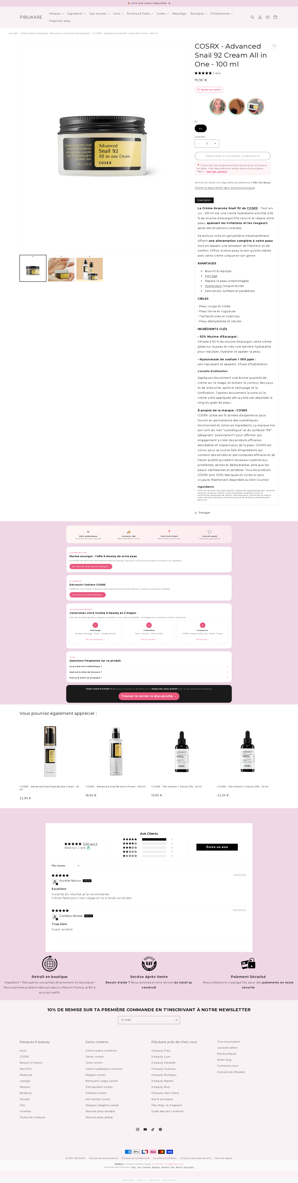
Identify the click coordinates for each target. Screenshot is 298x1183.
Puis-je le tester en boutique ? (85, 678)
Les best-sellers (227, 1047)
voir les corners (216, 171)
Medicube (26, 1075)
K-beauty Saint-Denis (165, 1093)
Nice (173, 1167)
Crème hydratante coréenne (104, 1068)
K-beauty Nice (160, 1087)
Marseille (165, 1167)
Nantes (179, 1167)
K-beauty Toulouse (163, 1068)
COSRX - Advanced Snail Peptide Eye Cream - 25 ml (49, 788)
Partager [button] (204, 512)
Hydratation (213, 286)
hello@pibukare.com (174, 1164)
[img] (60, 875)
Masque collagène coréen (102, 1105)
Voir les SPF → (202, 639)
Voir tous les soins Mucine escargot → (91, 566)
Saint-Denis (188, 1167)
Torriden (25, 1099)
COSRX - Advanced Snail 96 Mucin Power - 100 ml (116, 786)
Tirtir (23, 1105)
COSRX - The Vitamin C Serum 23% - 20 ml (242, 786)
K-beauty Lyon (161, 1056)
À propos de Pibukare (231, 1072)
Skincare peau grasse (99, 1117)
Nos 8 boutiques (162, 1099)
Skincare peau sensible (100, 1111)
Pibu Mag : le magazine (166, 1105)
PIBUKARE (79, 1158)
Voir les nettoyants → (95, 639)
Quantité (200, 136)
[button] (56, 13)
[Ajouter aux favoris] (274, 46)
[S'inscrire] (176, 1020)
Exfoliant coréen (96, 1093)
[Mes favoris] (267, 17)
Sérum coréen (95, 1056)
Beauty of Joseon (31, 1062)
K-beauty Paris (160, 1050)
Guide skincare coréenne (167, 1111)
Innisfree (25, 1111)
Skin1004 (26, 1068)
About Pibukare (128, 1180)
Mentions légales (223, 1158)
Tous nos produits (228, 1041)
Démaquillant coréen (99, 1087)
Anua (23, 1050)
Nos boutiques (226, 1053)
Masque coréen (96, 1075)
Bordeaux (156, 1167)
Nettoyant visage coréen (102, 1081)
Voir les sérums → (149, 639)
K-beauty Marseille (163, 1062)
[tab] (204, 200)
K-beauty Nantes (162, 1081)
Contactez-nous (227, 1065)
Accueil (13, 33)
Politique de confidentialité (136, 1158)
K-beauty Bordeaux (163, 1075)
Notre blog (224, 1059)
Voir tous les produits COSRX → (87, 595)
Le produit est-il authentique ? (85, 666)
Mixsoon (25, 1087)
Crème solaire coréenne (101, 1050)
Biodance (26, 1093)
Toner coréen (94, 1062)
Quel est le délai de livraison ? (85, 672)
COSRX (252, 208)
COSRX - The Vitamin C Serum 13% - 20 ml (176, 786)
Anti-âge (211, 276)
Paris (133, 1167)
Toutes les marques (32, 1117)
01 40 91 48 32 (158, 1164)
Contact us (141, 1180)
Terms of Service (169, 1180)
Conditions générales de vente (195, 1158)
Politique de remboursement (103, 1158)
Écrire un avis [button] (217, 847)
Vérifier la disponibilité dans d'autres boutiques (225, 187)
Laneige (25, 1081)
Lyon (139, 1167)
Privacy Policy (153, 1180)
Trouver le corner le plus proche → (149, 696)
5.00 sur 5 (90, 844)
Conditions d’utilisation (165, 1158)
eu (200, 128)
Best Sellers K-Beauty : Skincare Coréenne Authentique (55, 33)
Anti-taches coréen (98, 1099)
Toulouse (147, 1167)
